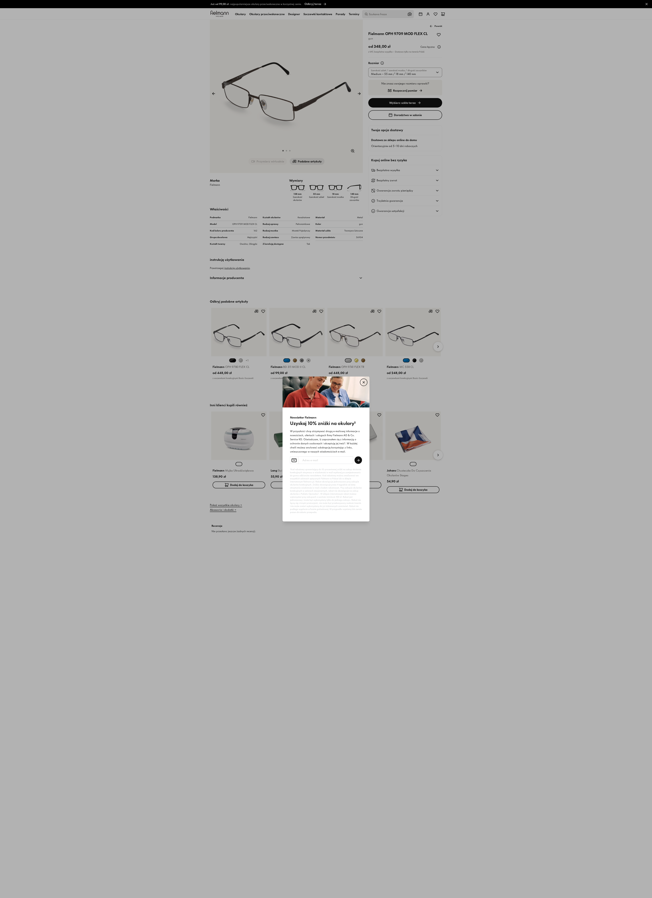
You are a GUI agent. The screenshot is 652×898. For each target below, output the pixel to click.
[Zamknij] (363, 382)
